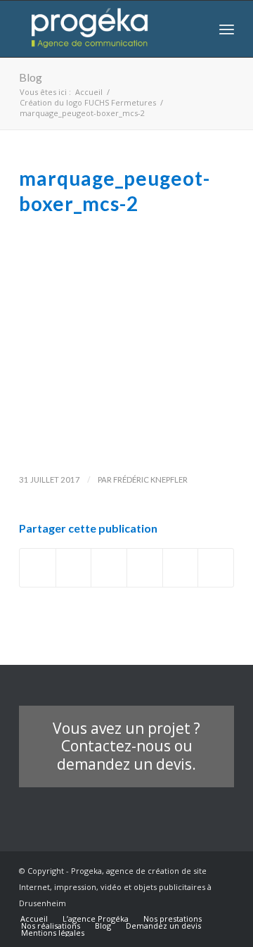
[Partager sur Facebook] (38, 568)
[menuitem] (195, 29)
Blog (30, 77)
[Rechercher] (195, 29)
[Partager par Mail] (215, 568)
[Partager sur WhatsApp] (144, 568)
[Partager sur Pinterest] (180, 568)
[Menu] (226, 29)
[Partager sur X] (73, 568)
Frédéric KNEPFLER (150, 479)
